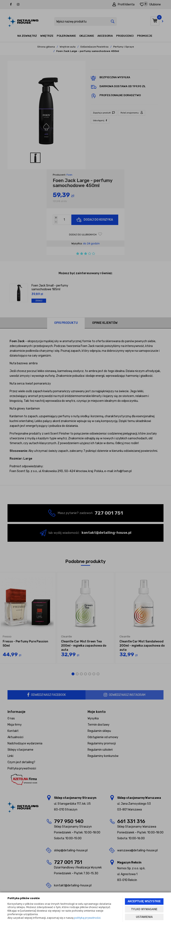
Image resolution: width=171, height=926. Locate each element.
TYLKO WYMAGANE (144, 909)
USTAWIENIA (144, 916)
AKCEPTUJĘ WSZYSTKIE (144, 901)
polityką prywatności (87, 917)
